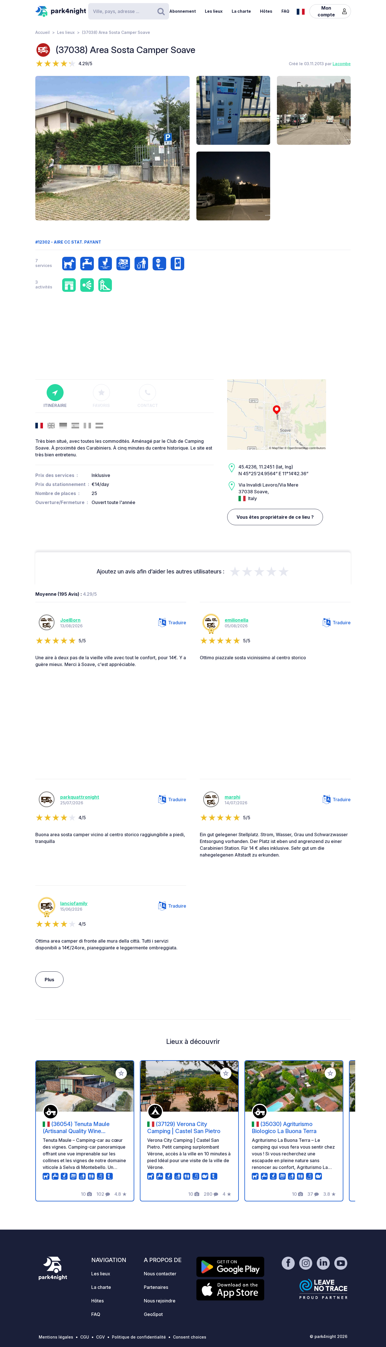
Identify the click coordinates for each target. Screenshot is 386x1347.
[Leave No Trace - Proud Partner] (324, 1289)
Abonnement (182, 11)
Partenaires (156, 1287)
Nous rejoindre (159, 1301)
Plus (49, 979)
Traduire (177, 622)
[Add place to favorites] (121, 1073)
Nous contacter (160, 1273)
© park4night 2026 (328, 1336)
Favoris (101, 405)
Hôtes (266, 11)
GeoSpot (153, 1314)
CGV (100, 1337)
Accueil (42, 32)
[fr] (300, 11)
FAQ (285, 11)
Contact (147, 405)
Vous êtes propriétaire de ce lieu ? (275, 517)
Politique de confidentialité (139, 1337)
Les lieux (214, 11)
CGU (84, 1337)
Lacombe (342, 63)
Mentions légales (56, 1337)
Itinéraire (55, 405)
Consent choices (189, 1337)
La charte (241, 11)
